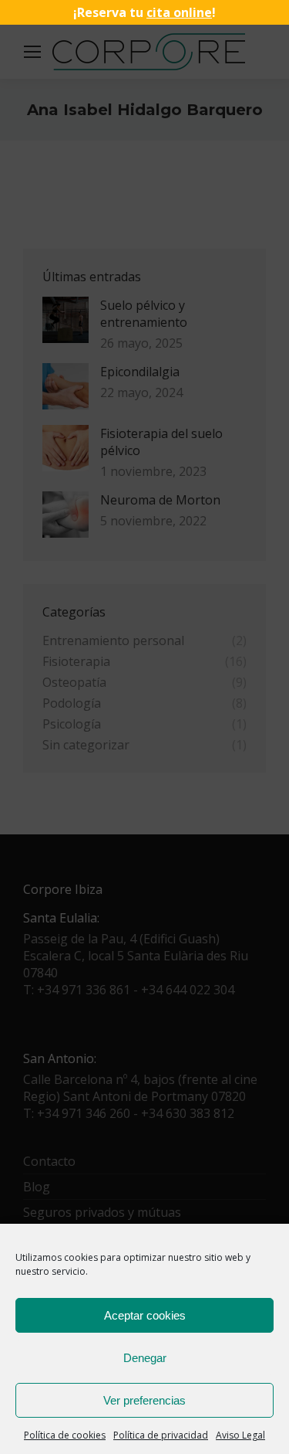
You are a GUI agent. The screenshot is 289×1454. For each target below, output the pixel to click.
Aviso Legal (240, 1435)
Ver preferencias (144, 1400)
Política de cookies (65, 1435)
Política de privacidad (160, 1435)
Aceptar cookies (145, 1315)
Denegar (144, 1357)
